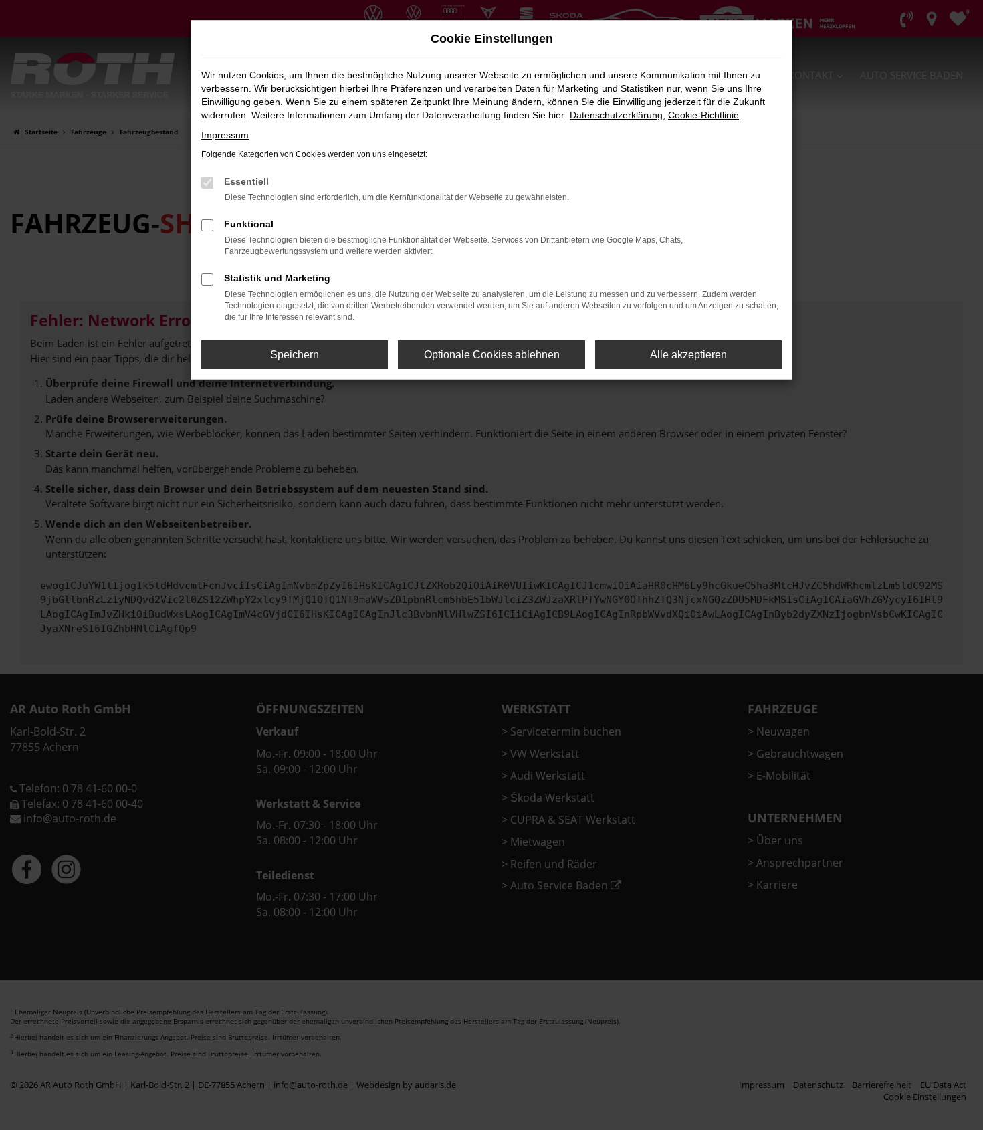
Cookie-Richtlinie (703, 115)
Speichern (294, 354)
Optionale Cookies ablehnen (492, 354)
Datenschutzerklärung (616, 115)
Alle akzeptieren (688, 354)
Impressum (225, 135)
